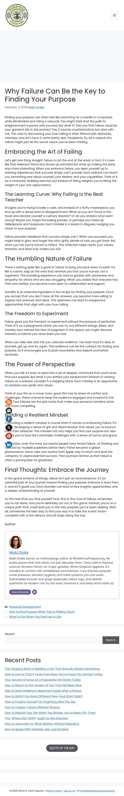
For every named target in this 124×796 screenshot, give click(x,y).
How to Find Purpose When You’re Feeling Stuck (41, 612)
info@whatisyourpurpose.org (97, 790)
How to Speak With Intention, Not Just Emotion (37, 729)
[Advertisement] (62, 54)
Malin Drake (36, 107)
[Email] (34, 592)
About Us (69, 790)
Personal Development (25, 607)
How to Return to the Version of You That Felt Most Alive (43, 685)
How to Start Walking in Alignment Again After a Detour (43, 691)
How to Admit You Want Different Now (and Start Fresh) (44, 696)
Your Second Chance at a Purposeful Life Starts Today (43, 680)
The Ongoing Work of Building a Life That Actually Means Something (52, 669)
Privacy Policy (54, 790)
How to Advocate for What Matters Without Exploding (42, 724)
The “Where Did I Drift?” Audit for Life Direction (36, 718)
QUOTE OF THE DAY (62, 748)
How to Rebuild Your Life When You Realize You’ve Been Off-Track (50, 713)
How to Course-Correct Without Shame (32, 707)
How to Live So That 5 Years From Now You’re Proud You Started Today (54, 674)
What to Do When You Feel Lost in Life (35, 617)
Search (10, 634)
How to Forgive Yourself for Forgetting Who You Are (40, 702)
